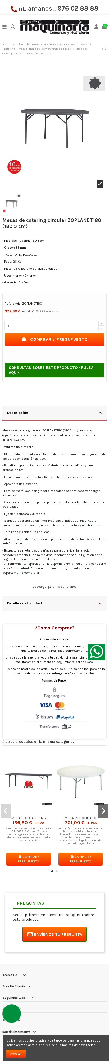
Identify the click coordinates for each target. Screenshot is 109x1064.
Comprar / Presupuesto (59, 339)
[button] (52, 871)
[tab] (54, 413)
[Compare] (28, 812)
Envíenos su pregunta (58, 934)
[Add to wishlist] (22, 812)
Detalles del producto (25, 603)
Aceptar (16, 1054)
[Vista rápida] (34, 812)
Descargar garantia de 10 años (54, 587)
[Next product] (106, 49)
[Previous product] (103, 49)
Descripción (17, 412)
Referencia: (13, 303)
